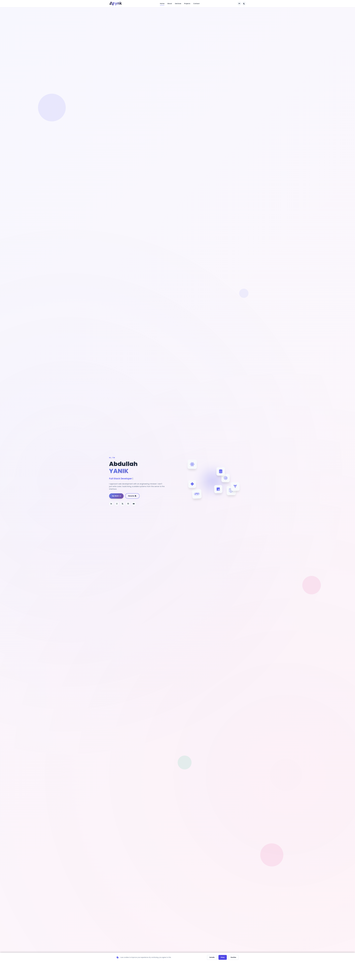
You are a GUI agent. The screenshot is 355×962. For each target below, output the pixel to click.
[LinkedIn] (111, 504)
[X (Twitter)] (122, 504)
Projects (187, 3)
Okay (223, 957)
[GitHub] (128, 504)
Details (212, 957)
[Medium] (134, 504)
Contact (196, 3)
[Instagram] (117, 504)
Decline (233, 957)
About (169, 3)
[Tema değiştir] (244, 3)
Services (178, 3)
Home (162, 3)
